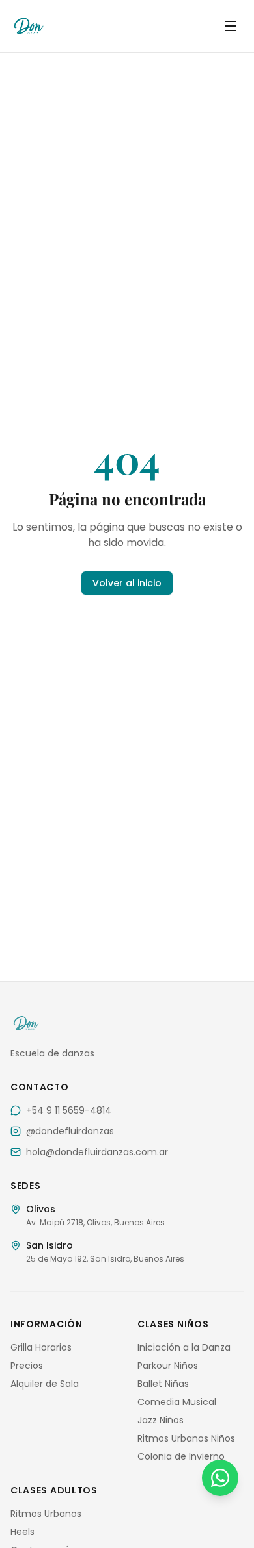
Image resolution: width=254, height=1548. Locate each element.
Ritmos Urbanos (45, 1513)
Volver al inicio (127, 583)
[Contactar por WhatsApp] (220, 1478)
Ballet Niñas (163, 1383)
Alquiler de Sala (44, 1383)
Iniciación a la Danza (184, 1347)
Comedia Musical (176, 1401)
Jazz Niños (160, 1420)
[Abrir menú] (231, 26)
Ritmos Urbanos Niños (186, 1438)
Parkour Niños (167, 1365)
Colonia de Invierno (181, 1456)
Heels (22, 1531)
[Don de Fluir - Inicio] (41, 26)
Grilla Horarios (41, 1347)
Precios (26, 1365)
